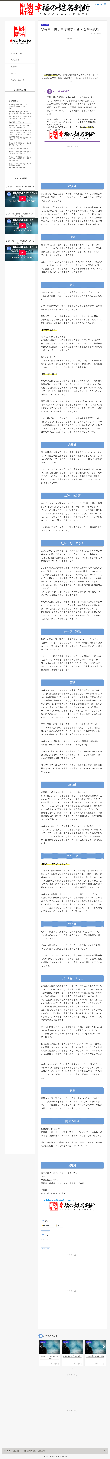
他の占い (14, 73)
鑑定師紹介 (15, 67)
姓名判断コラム (17, 53)
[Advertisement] (72, 55)
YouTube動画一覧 (17, 80)
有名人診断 (46, 1249)
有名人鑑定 (45, 24)
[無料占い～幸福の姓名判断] (55, 15)
